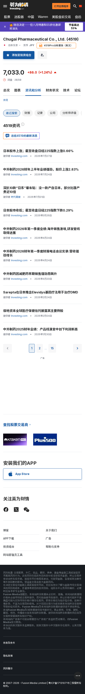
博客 (6, 530)
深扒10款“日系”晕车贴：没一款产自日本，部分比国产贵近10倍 (41, 190)
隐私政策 (8, 655)
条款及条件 (9, 642)
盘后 (78, 17)
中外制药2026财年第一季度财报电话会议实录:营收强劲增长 (41, 253)
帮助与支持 (53, 546)
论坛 (77, 90)
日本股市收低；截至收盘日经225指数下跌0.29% (38, 210)
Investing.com (19, 155)
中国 (31, 17)
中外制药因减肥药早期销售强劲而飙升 (30, 274)
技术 (66, 90)
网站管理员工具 (13, 554)
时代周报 (16, 196)
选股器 (19, 17)
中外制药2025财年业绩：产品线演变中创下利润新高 (40, 329)
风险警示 (8, 668)
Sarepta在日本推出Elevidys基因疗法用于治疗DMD (40, 292)
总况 (6, 90)
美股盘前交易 (61, 17)
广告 (48, 538)
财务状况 (52, 90)
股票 (7, 17)
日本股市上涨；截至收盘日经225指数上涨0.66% (38, 151)
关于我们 (51, 530)
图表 (17, 90)
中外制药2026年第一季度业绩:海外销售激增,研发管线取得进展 (41, 231)
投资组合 (8, 546)
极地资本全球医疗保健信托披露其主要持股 (33, 311)
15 (52, 348)
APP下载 (8, 538)
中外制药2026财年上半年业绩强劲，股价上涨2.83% (41, 169)
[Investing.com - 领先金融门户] (19, 6)
